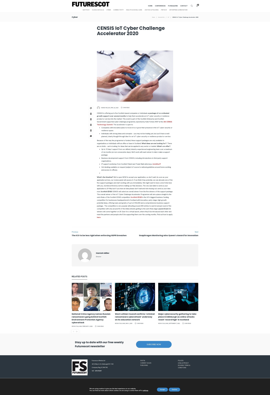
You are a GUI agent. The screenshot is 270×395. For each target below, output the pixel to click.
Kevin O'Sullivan (77, 326)
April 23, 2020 (114, 107)
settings (145, 391)
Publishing (144, 365)
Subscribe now (154, 344)
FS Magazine (173, 6)
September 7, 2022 (174, 323)
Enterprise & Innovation (178, 10)
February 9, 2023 (87, 326)
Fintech (164, 10)
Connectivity (118, 10)
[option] (91, 305)
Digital (142, 360)
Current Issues (145, 363)
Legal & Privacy (183, 363)
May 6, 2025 (129, 323)
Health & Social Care (134, 10)
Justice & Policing (151, 10)
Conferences (160, 6)
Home (150, 6)
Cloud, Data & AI (98, 10)
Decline (174, 390)
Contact (184, 6)
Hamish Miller (105, 107)
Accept (162, 390)
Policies (181, 360)
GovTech (86, 10)
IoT (168, 17)
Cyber (108, 10)
